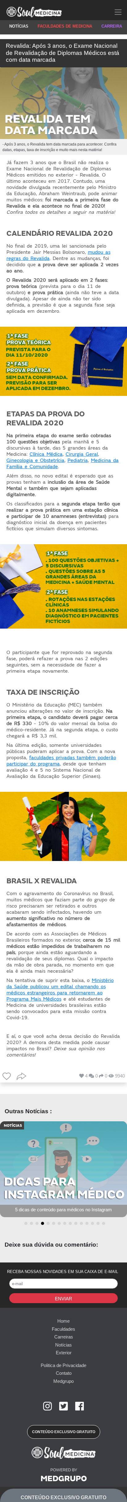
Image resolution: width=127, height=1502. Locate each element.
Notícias (63, 1344)
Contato (64, 1373)
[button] (24, 1223)
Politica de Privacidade (63, 1365)
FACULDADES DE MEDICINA (65, 26)
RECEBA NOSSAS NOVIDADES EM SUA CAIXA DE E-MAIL (62, 1271)
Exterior (64, 1352)
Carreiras (63, 1336)
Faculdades (63, 1329)
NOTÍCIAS (18, 26)
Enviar (63, 1298)
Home (63, 1321)
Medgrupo (63, 1381)
